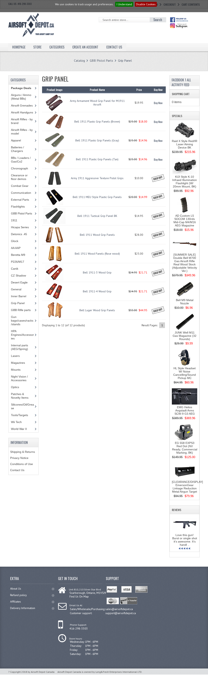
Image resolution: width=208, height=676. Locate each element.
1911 (14, 220)
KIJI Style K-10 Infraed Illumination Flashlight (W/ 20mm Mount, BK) (184, 181)
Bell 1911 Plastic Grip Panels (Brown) (97, 121)
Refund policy (18, 595)
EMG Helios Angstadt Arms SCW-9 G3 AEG (184, 410)
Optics (15, 387)
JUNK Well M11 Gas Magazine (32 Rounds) (184, 336)
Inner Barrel (18, 296)
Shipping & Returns (22, 451)
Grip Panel (125, 60)
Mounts (16, 369)
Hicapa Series (20, 227)
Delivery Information (22, 608)
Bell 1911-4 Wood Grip (97, 291)
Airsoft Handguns (22, 112)
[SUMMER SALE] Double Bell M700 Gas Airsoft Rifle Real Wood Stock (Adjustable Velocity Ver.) (184, 262)
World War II (19, 429)
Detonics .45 (19, 234)
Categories (56, 47)
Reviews (176, 510)
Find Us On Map (79, 596)
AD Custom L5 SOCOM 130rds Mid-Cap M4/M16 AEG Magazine (184, 220)
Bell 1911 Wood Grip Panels (97, 235)
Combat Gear (19, 185)
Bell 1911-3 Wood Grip (97, 272)
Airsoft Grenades (22, 105)
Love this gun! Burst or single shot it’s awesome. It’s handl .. (184, 539)
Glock (14, 241)
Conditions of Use (21, 464)
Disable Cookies (146, 4)
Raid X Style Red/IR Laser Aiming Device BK (184, 144)
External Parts (20, 199)
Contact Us (17, 470)
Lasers (15, 355)
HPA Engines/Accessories (22, 334)
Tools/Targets (19, 415)
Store (37, 47)
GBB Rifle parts (21, 310)
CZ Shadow (18, 275)
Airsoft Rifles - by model (22, 131)
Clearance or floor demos (19, 177)
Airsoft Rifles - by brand (22, 121)
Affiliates (15, 601)
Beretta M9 (18, 254)
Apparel (16, 140)
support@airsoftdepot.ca (120, 613)
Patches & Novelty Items (19, 395)
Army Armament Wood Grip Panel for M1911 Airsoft (97, 102)
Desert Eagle (19, 282)
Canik (14, 268)
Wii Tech (16, 422)
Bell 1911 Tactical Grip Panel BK (97, 216)
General (16, 289)
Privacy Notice (19, 458)
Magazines (18, 362)
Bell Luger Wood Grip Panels (97, 310)
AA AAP (16, 248)
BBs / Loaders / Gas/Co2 (21, 159)
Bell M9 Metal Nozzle (184, 301)
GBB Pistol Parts (101, 60)
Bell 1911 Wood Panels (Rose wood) (97, 253)
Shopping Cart (181, 94)
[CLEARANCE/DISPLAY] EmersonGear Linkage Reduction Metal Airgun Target (187, 486)
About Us (15, 588)
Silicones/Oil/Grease (22, 406)
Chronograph (19, 168)
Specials (177, 116)
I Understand (124, 4)
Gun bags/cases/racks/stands (22, 320)
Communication (21, 192)
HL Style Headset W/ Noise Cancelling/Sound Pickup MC (184, 373)
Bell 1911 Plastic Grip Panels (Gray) (97, 140)
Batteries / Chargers (17, 149)
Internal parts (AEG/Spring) (19, 347)
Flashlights (18, 206)
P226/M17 (17, 261)
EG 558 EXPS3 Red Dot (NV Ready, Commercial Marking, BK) (184, 447)
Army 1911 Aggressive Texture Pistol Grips (97, 178)
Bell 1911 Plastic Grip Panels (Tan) (97, 159)
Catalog (79, 60)
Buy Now (158, 103)
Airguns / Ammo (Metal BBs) (21, 96)
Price (139, 89)
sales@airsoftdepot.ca (119, 609)
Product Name (97, 89)
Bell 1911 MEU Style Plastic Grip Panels (97, 197)
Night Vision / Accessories (19, 378)
